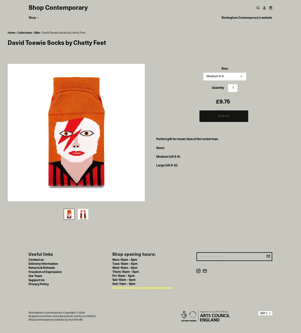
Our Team (35, 276)
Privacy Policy (39, 284)
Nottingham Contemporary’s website (247, 17)
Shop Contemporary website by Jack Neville (56, 319)
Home (11, 32)
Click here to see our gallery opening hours (142, 288)
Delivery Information (43, 263)
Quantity (218, 87)
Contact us (36, 259)
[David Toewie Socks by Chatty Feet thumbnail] (69, 214)
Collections (25, 32)
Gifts (37, 32)
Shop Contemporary (58, 8)
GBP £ (264, 313)
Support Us (37, 280)
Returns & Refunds (42, 268)
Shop (32, 17)
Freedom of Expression (45, 272)
